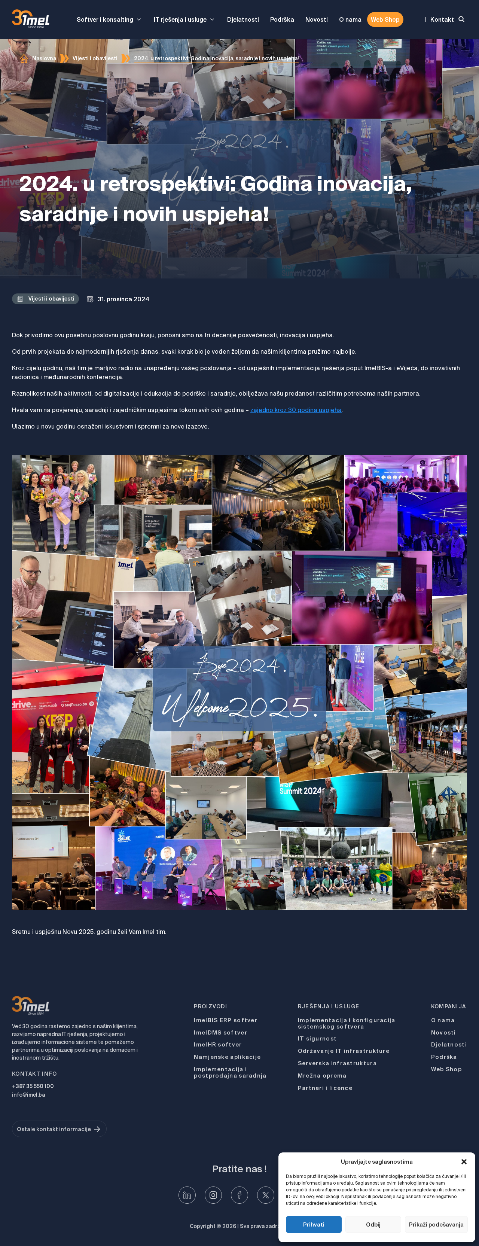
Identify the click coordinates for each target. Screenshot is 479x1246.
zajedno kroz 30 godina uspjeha (296, 409)
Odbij (373, 1224)
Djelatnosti (243, 19)
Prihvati (313, 1224)
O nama (350, 19)
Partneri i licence (325, 1088)
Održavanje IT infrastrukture (344, 1051)
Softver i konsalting (105, 19)
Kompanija (448, 1006)
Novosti (316, 19)
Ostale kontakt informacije (54, 1129)
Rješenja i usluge (329, 1006)
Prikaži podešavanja (436, 1224)
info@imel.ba (28, 1095)
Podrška (282, 19)
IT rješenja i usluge (180, 19)
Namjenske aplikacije (227, 1057)
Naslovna (44, 58)
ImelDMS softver (220, 1032)
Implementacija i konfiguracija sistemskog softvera (347, 1023)
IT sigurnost (317, 1038)
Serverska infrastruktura (337, 1063)
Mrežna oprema (322, 1075)
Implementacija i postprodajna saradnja (230, 1072)
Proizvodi (210, 1006)
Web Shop (385, 19)
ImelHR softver (218, 1044)
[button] (464, 1162)
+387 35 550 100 (33, 1086)
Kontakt (442, 19)
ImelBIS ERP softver (225, 1020)
